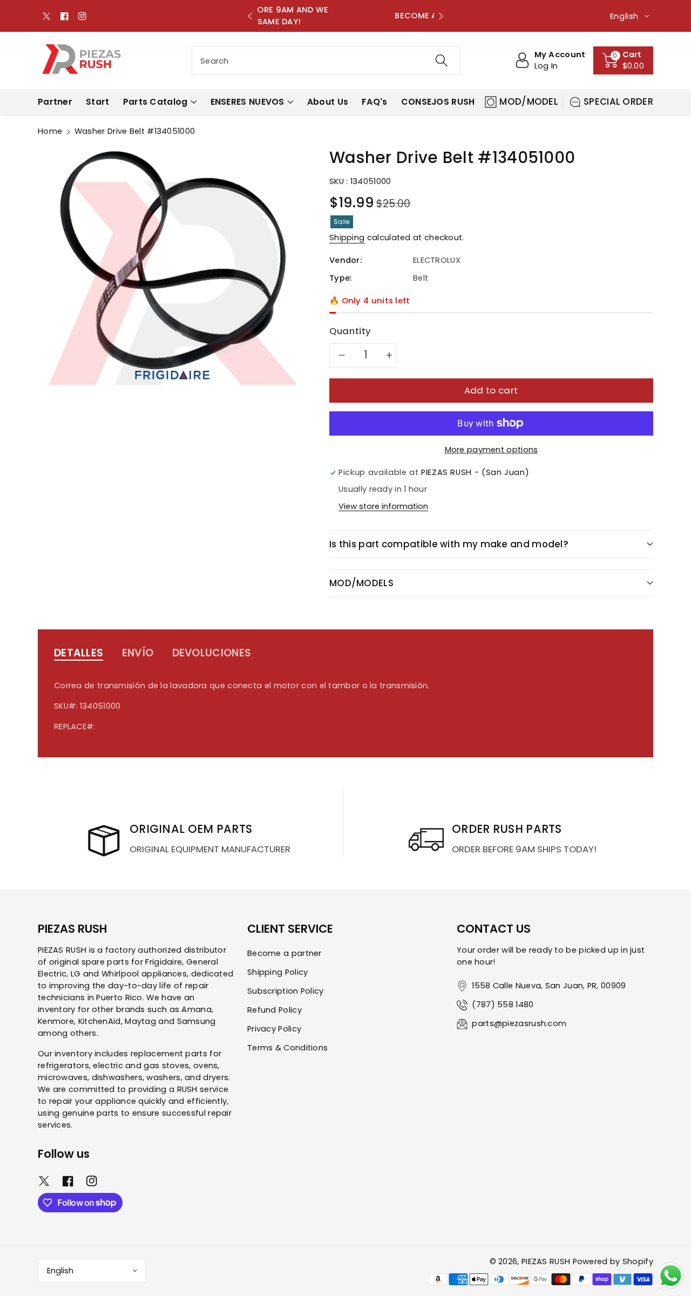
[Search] (441, 60)
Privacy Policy (274, 1028)
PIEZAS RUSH (545, 1261)
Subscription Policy (285, 991)
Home (50, 131)
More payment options (491, 449)
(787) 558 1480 (502, 1004)
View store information (383, 506)
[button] (623, 60)
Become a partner (284, 953)
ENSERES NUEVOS (247, 102)
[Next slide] (441, 16)
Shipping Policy (277, 972)
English (60, 1270)
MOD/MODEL (528, 101)
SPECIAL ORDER (618, 101)
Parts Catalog (155, 102)
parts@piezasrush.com (519, 1023)
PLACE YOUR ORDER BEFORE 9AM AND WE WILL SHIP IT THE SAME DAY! (345, 15)
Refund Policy (274, 1010)
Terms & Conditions (287, 1047)
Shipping (346, 237)
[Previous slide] (250, 16)
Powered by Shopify (613, 1261)
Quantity (350, 330)
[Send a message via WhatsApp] (671, 1276)
